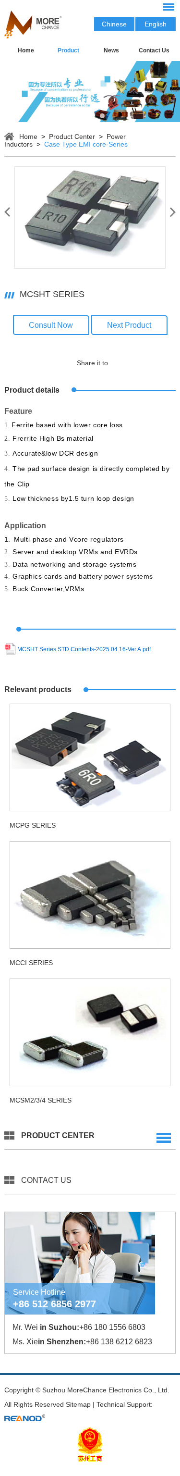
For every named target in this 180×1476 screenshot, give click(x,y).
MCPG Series (33, 825)
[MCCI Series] (90, 895)
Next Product (129, 325)
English (155, 24)
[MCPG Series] (90, 757)
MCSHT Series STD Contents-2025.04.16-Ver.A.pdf (84, 649)
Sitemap (78, 1404)
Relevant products (38, 689)
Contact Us (154, 50)
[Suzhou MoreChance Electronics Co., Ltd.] (33, 36)
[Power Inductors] (90, 91)
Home (26, 50)
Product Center (72, 136)
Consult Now (51, 325)
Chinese (114, 24)
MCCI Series (31, 963)
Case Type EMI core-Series (86, 144)
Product (68, 50)
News (111, 50)
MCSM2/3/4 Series (41, 1100)
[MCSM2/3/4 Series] (90, 1032)
